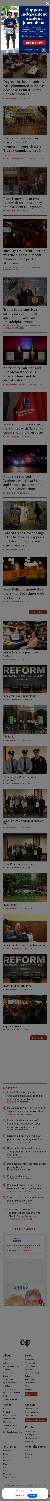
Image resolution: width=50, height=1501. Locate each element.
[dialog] (25, 750)
